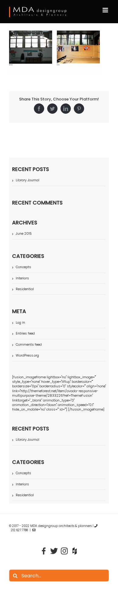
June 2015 (24, 233)
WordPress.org (27, 355)
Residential (25, 289)
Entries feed (25, 333)
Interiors (22, 278)
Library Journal (27, 180)
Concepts (23, 267)
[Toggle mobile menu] (106, 10)
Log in (20, 322)
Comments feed (29, 344)
